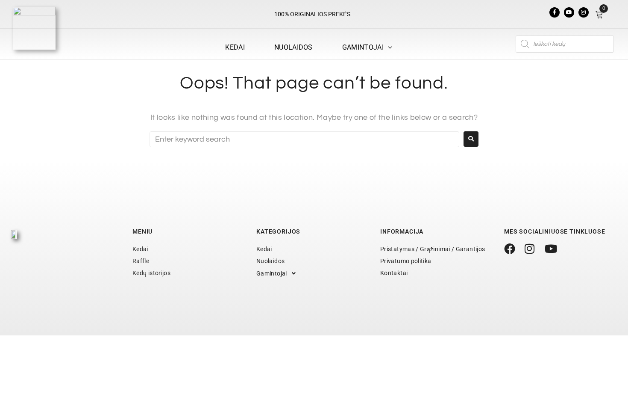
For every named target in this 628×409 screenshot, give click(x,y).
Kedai (140, 249)
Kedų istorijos (151, 273)
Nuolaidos (270, 261)
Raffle (140, 261)
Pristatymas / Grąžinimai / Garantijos (432, 249)
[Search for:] (304, 139)
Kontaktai (394, 273)
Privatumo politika (405, 261)
